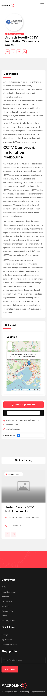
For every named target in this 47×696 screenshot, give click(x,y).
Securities (6, 606)
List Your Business (9, 644)
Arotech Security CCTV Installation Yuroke (19, 509)
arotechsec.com (13, 429)
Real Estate (7, 601)
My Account (7, 639)
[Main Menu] (42, 5)
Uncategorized (8, 620)
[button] (29, 363)
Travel (4, 615)
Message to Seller (25, 412)
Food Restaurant (9, 592)
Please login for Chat (25, 404)
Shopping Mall (7, 611)
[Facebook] (18, 435)
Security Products (15, 34)
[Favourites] (13, 52)
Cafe (4, 587)
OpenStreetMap (26, 390)
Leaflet (15, 390)
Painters (5, 596)
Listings (5, 634)
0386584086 (12, 424)
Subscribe (10, 669)
